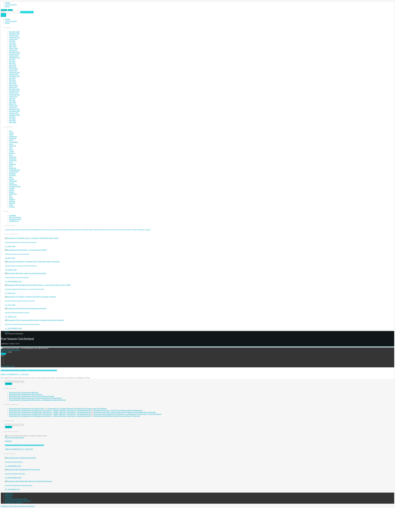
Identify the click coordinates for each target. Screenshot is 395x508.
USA (10, 131)
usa (131, 229)
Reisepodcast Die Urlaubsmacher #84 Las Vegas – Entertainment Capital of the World (37, 400)
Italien (11, 140)
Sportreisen (13, 160)
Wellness (12, 199)
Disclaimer (8, 497)
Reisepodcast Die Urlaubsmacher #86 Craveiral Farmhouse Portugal (31, 396)
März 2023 (12, 67)
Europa (11, 133)
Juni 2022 (12, 78)
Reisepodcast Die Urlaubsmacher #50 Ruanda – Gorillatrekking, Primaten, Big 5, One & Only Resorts (127, 414)
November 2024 (14, 34)
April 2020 (12, 122)
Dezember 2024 (14, 32)
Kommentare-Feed (15, 219)
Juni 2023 (12, 61)
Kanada (11, 179)
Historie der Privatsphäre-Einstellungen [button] (18, 501)
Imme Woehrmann (9, 374)
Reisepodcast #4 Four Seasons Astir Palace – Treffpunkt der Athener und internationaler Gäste (29, 370)
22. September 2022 (13, 281)
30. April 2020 (11, 270)
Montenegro (13, 185)
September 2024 (14, 37)
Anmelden (12, 215)
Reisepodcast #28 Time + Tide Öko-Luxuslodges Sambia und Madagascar (118, 410)
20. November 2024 (13, 478)
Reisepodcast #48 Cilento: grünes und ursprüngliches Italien (17, 277)
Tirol (10, 148)
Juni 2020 (12, 119)
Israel (11, 155)
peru (106, 229)
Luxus (11, 144)
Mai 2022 (12, 80)
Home (7, 3)
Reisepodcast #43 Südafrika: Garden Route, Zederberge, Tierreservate (117, 416)
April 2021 (12, 102)
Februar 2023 (13, 69)
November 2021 (14, 91)
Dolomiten (12, 168)
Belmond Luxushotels (21, 229)
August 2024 (13, 39)
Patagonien (12, 157)
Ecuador (12, 188)
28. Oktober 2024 (12, 489)
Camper (11, 183)
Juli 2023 (12, 59)
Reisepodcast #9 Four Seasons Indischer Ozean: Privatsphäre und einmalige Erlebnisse (22, 324)
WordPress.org (14, 221)
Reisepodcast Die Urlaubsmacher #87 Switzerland (25, 394)
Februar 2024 (13, 48)
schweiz (119, 229)
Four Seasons (49, 229)
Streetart (124, 229)
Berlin (11, 149)
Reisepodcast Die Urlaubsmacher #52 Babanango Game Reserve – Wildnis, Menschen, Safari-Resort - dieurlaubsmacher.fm (50, 410)
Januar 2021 (13, 107)
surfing (128, 229)
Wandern (134, 229)
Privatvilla (12, 175)
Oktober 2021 (13, 93)
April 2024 (12, 45)
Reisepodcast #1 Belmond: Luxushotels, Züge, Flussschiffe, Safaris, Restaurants (21, 265)
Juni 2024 (12, 43)
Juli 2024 (12, 41)
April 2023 (12, 65)
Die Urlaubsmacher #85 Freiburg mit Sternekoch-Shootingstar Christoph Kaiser (35, 398)
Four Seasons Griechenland (60, 229)
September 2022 (14, 76)
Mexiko (11, 192)
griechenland (70, 229)
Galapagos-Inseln (15, 186)
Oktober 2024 (13, 35)
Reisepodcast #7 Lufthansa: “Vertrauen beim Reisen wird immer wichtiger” (20, 301)
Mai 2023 (12, 63)
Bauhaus (13, 229)
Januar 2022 (13, 87)
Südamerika (13, 136)
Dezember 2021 (14, 89)
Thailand (12, 203)
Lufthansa (85, 229)
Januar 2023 (13, 71)
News (7, 6)
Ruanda (11, 190)
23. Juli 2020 (10, 305)
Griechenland (13, 142)
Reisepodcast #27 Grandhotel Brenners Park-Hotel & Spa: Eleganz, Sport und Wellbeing (77, 408)
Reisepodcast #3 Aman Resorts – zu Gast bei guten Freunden (17, 254)
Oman (11, 205)
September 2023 (14, 58)
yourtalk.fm (148, 229)
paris (103, 229)
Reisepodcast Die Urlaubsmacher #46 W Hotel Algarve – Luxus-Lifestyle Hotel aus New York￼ (24, 289)
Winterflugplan (141, 229)
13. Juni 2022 (10, 293)
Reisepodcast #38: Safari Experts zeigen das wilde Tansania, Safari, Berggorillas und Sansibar (125, 412)
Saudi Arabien (13, 172)
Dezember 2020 (14, 109)
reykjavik (114, 229)
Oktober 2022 (13, 74)
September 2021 (14, 95)
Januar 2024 (13, 50)
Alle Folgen (11, 5)
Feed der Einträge (15, 217)
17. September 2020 (13, 328)
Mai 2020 (12, 120)
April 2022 (12, 82)
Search (27, 12)
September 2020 (14, 115)
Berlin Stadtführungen (35, 229)
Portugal (12, 207)
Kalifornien (13, 194)
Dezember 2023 (14, 52)
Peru (10, 196)
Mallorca (12, 153)
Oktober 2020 (13, 113)
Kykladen (12, 173)
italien (78, 229)
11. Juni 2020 (23, 374)
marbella (91, 229)
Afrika (11, 135)
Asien (11, 197)
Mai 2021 (12, 100)
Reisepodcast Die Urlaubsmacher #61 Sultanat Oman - (27, 408)
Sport (11, 162)
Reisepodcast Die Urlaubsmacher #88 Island (23, 392)
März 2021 (12, 104)
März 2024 (12, 46)
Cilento (11, 151)
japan (81, 229)
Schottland (12, 138)
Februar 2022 (13, 85)
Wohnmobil (13, 181)
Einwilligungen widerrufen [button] (14, 503)
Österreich (12, 146)
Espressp (43, 229)
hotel (75, 229)
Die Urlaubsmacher (10, 350)
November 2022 (14, 72)
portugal (110, 229)
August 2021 (13, 96)
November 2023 (14, 54)
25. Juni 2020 (10, 246)
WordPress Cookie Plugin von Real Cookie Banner (17, 506)
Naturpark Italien (97, 229)
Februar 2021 (13, 106)
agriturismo (8, 229)
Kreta (11, 177)
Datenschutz (9, 495)
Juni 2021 (12, 98)
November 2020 (14, 111)
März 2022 (12, 83)
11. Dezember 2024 (13, 466)
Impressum (8, 493)
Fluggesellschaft (14, 170)
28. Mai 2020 (10, 258)
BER (28, 229)
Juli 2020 (12, 117)
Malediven (12, 164)
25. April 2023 (11, 317)
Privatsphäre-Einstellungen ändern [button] (16, 499)
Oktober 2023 (13, 56)
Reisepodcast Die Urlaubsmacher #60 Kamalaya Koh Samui (17, 312)
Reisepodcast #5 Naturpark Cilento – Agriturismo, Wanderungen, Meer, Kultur (20, 242)
